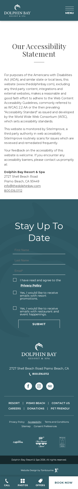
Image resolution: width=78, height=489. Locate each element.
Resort (14, 403)
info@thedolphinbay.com (22, 186)
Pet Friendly (60, 408)
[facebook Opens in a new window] (28, 386)
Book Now (63, 482)
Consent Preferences (45, 426)
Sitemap (26, 426)
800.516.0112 (13, 191)
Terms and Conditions (57, 422)
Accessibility (34, 422)
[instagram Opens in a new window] (39, 386)
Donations (35, 408)
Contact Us (61, 403)
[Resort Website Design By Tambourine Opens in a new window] (39, 470)
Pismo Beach (35, 403)
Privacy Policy (17, 422)
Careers (14, 408)
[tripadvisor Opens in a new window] (50, 386)
